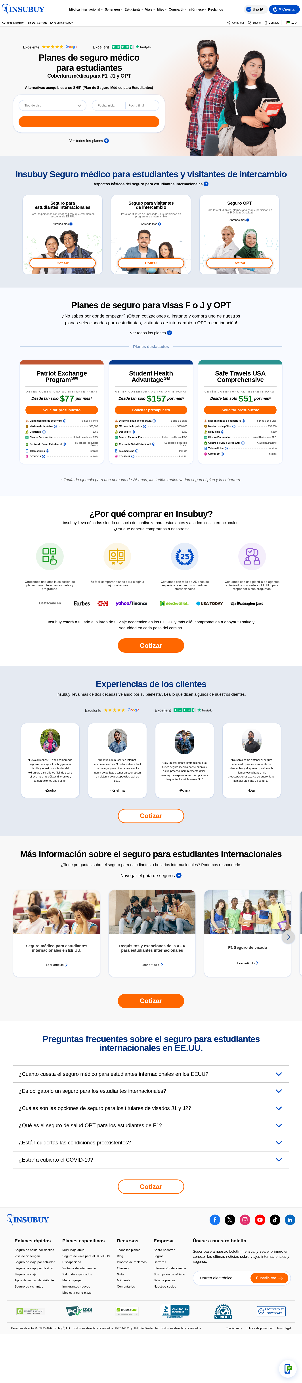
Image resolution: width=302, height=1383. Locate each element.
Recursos (127, 1241)
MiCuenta (123, 1280)
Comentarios (126, 1286)
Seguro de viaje (25, 1274)
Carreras (160, 1262)
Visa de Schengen (27, 1256)
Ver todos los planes (86, 141)
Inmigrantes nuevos (76, 1286)
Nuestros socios (165, 1286)
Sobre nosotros (164, 1250)
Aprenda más (61, 224)
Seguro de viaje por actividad (35, 1262)
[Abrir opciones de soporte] (288, 1369)
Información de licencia (170, 1268)
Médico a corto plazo (77, 1292)
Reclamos (215, 9)
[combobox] (52, 105)
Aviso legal (284, 1328)
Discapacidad (71, 1262)
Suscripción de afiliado (169, 1274)
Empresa (164, 1241)
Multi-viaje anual (73, 1250)
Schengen (112, 9)
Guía (120, 1274)
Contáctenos (234, 1328)
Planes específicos (83, 1241)
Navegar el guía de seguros (148, 875)
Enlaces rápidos (33, 1241)
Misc (160, 9)
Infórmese (196, 9)
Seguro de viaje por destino (34, 1268)
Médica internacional (84, 9)
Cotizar (63, 263)
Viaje (148, 9)
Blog (120, 1256)
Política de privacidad (259, 1328)
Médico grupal (72, 1280)
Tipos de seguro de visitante (34, 1280)
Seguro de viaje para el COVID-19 (86, 1256)
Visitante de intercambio (79, 1268)
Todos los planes (128, 1250)
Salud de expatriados (77, 1274)
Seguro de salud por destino (34, 1250)
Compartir (176, 9)
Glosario (123, 1268)
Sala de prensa (164, 1280)
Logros (158, 1256)
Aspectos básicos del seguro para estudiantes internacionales (149, 184)
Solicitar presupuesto (61, 410)
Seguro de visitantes (29, 1286)
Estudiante (132, 9)
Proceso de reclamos (132, 1262)
